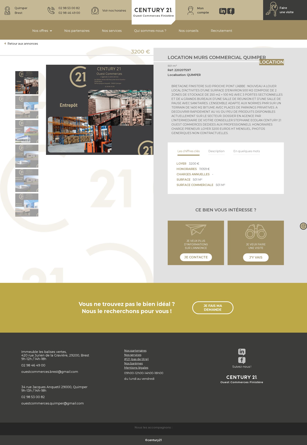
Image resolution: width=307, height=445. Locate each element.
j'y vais (255, 257)
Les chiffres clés (188, 151)
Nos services (132, 355)
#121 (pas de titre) (136, 359)
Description (216, 151)
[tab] (188, 151)
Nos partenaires (135, 350)
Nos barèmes (133, 363)
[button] (21, 44)
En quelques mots (246, 151)
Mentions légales (136, 367)
